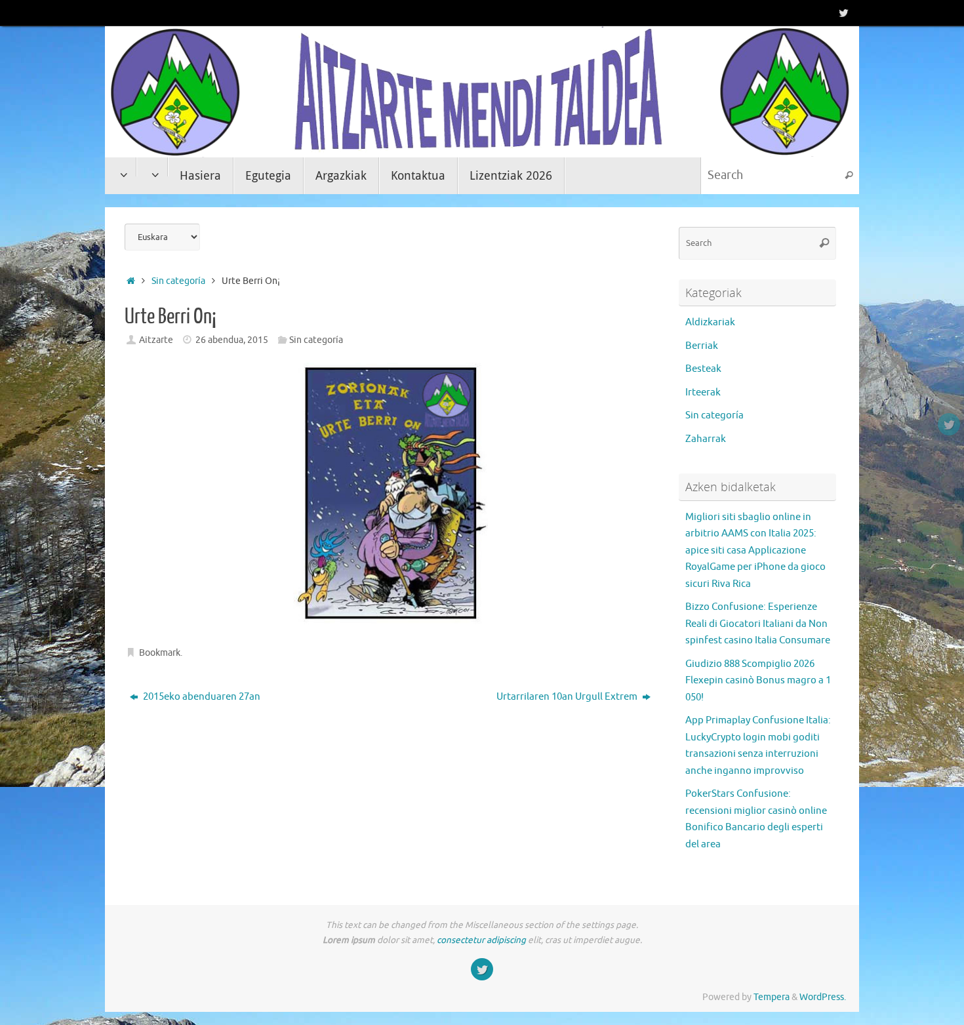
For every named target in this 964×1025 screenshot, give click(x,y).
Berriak (701, 346)
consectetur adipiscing (481, 940)
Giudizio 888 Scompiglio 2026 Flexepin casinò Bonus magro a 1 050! (758, 681)
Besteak (703, 369)
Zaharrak (705, 439)
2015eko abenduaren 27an (200, 697)
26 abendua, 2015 (231, 340)
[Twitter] (843, 12)
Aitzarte (156, 340)
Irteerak (703, 392)
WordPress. (822, 997)
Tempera (771, 997)
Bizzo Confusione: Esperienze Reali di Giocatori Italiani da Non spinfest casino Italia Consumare (757, 624)
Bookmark (159, 652)
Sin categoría (178, 281)
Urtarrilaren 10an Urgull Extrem (567, 697)
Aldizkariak (710, 322)
